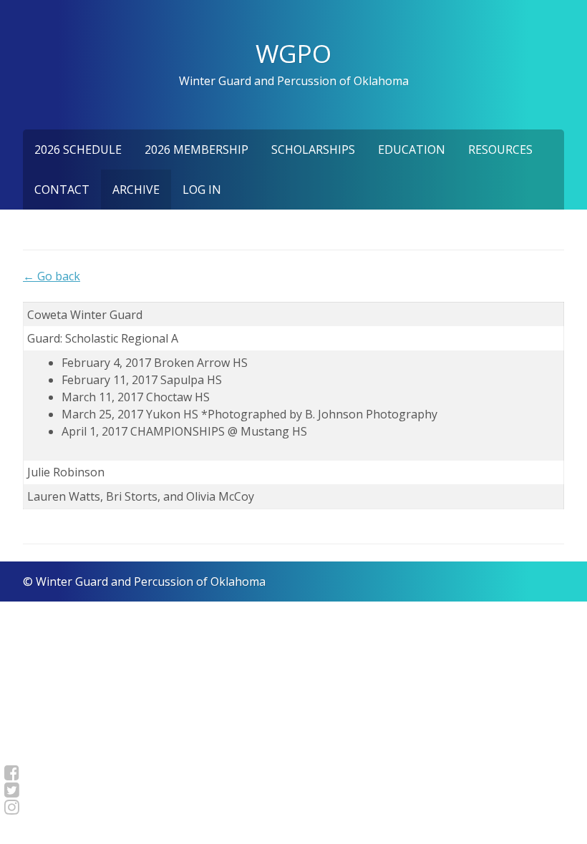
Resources (500, 149)
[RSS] (11, 806)
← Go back (51, 276)
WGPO (293, 53)
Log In (202, 189)
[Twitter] (11, 789)
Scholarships (313, 149)
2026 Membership (196, 149)
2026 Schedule (78, 149)
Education (411, 149)
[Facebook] (11, 772)
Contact (61, 189)
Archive (136, 189)
